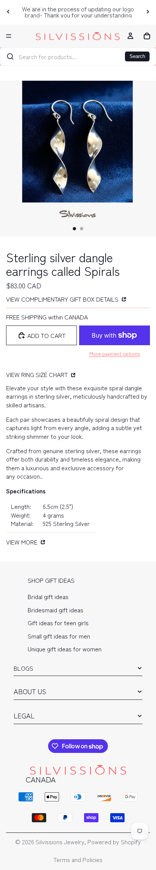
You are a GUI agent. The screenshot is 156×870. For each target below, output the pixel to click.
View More (22, 541)
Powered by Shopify (114, 841)
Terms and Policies (78, 859)
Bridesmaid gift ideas (55, 609)
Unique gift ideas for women (64, 648)
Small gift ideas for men (59, 635)
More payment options (114, 354)
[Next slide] (147, 11)
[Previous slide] (8, 11)
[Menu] (8, 36)
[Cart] (147, 36)
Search (137, 56)
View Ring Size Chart (37, 374)
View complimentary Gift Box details (63, 298)
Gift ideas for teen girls (58, 622)
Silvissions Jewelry (60, 841)
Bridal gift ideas (48, 596)
